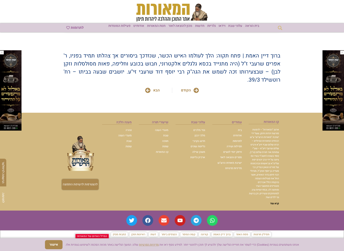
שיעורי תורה (160, 122)
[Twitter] (131, 220)
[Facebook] (147, 220)
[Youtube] (180, 220)
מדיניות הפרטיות (149, 245)
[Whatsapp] (212, 220)
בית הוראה (252, 25)
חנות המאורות (156, 25)
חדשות (199, 25)
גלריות (211, 25)
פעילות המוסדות (119, 25)
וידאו (222, 25)
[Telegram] (196, 220)
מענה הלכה (124, 122)
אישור (53, 244)
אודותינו (138, 25)
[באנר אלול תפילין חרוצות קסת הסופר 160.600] (11, 129)
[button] (280, 28)
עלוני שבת (235, 25)
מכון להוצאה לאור (180, 25)
